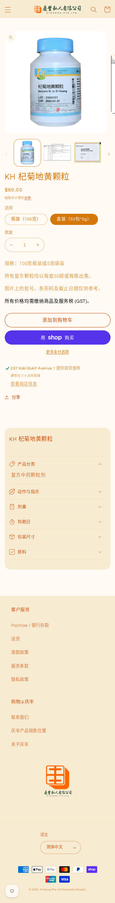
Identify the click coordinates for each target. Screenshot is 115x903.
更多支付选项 (57, 352)
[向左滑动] (6, 154)
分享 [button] (16, 397)
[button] (7, 9)
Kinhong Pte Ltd (50, 889)
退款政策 (20, 652)
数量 (9, 232)
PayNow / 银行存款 (30, 625)
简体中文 (55, 847)
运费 (27, 198)
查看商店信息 (24, 384)
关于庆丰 (20, 744)
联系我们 (20, 717)
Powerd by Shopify (74, 889)
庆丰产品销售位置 (28, 731)
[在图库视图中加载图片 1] (27, 152)
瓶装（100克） (26, 219)
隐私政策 (20, 679)
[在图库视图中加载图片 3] (87, 152)
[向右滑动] (109, 154)
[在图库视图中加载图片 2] (57, 152)
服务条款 (20, 666)
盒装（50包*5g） (74, 219)
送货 (15, 639)
